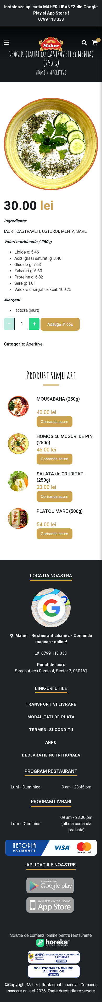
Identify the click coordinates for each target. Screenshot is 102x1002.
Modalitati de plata (51, 717)
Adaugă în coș (60, 324)
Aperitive (34, 344)
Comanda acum (54, 421)
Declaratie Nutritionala (51, 755)
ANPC (51, 742)
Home (41, 72)
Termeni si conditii (51, 729)
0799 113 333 (51, 19)
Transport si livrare (51, 704)
